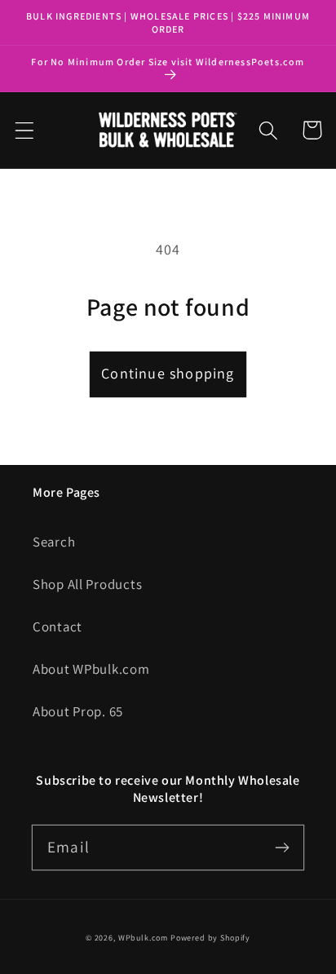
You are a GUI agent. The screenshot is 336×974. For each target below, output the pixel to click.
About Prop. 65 (78, 711)
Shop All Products (87, 584)
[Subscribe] (281, 847)
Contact (57, 626)
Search (54, 542)
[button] (24, 130)
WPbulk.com (143, 937)
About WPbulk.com (91, 669)
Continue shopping (167, 373)
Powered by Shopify (210, 937)
